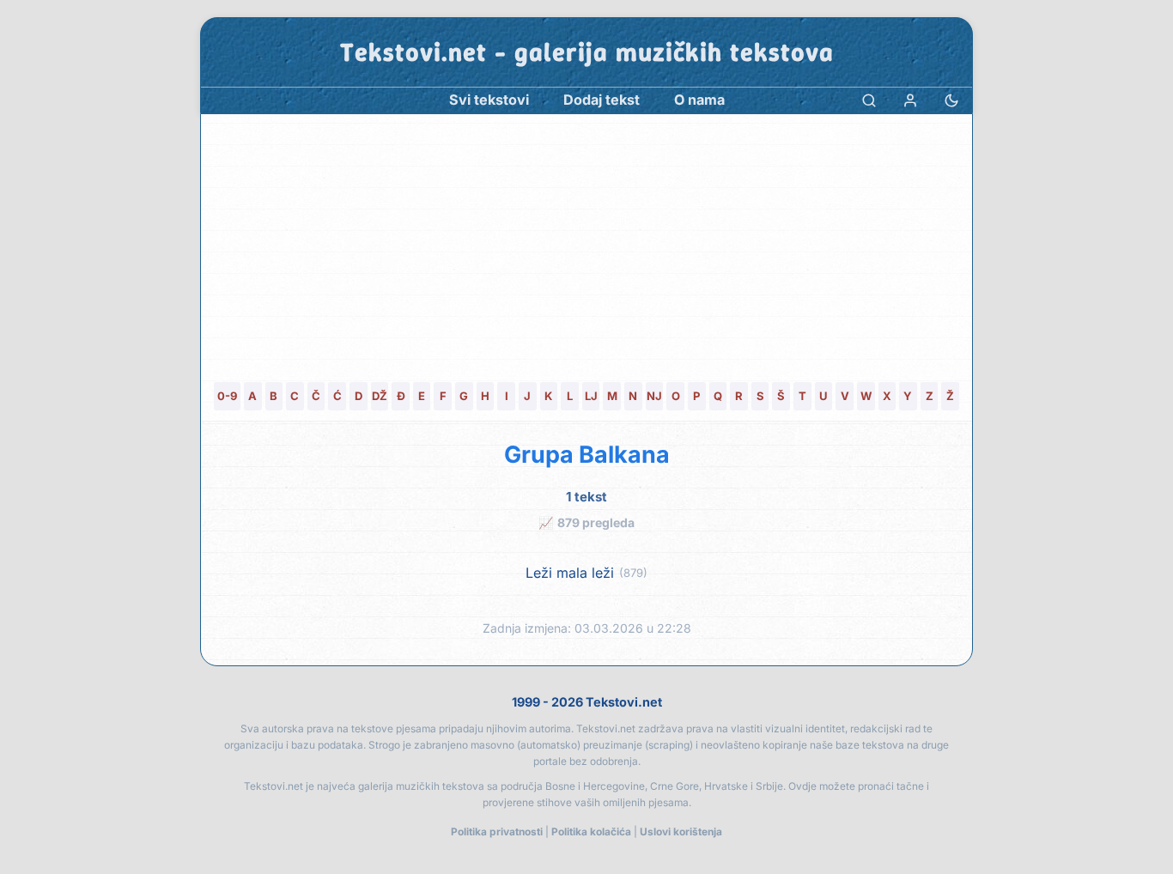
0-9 (227, 396)
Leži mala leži (570, 573)
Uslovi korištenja (681, 831)
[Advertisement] (586, 243)
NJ (654, 396)
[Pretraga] (869, 100)
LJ (591, 396)
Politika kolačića (591, 831)
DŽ (379, 396)
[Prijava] (910, 100)
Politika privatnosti (497, 831)
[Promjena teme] (951, 100)
